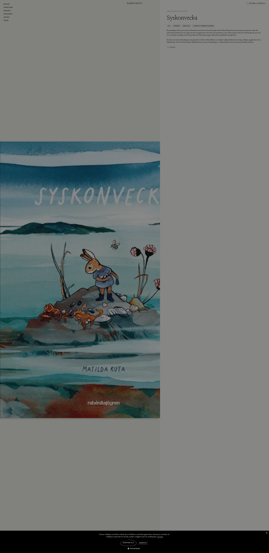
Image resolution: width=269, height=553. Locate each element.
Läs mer (160, 537)
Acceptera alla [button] (128, 542)
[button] (134, 548)
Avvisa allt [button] (143, 542)
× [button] (266, 533)
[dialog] (134, 276)
